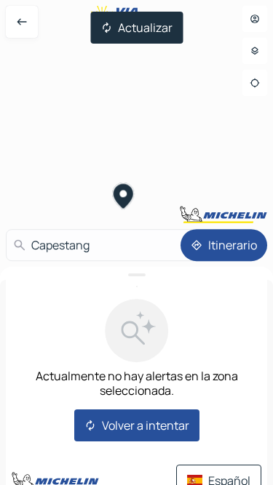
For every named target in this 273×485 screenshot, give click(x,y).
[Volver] (22, 22)
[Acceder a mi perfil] (254, 19)
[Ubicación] (254, 83)
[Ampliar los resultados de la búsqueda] (136, 275)
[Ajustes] (254, 51)
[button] (123, 198)
